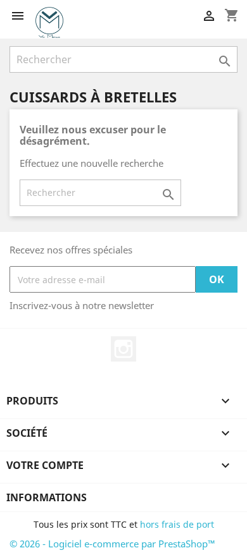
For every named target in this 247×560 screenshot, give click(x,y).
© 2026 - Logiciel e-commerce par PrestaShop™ (112, 543)
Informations (46, 497)
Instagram (123, 349)
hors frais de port (177, 524)
